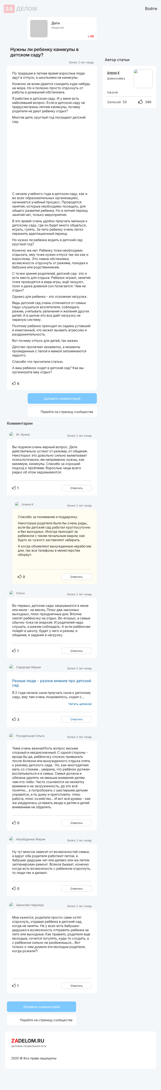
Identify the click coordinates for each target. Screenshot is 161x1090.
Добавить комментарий (62, 399)
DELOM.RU (27, 1041)
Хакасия (112, 92)
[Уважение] (14, 383)
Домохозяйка (116, 78)
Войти (151, 8)
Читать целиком (80, 704)
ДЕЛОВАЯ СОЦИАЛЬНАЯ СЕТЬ (29, 1046)
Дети (55, 23)
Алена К (113, 73)
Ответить (76, 488)
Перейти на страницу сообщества (62, 411)
